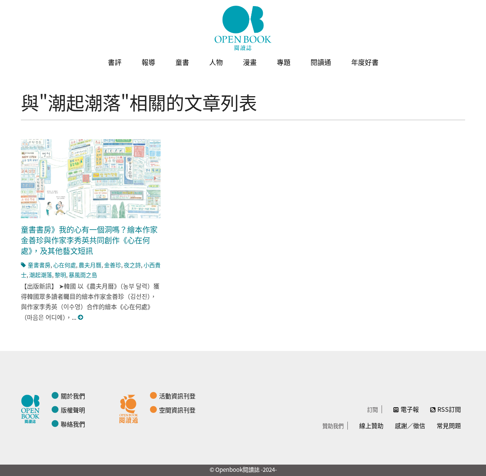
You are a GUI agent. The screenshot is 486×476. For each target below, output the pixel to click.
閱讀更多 (81, 317)
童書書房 (39, 265)
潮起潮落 (40, 275)
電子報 (410, 409)
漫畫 (250, 62)
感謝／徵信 (410, 425)
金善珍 (112, 265)
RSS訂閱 (449, 409)
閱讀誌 (32, 408)
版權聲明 (73, 409)
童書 (182, 62)
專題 (283, 62)
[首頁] (243, 28)
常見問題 (449, 425)
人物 (216, 62)
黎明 (60, 275)
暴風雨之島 (83, 275)
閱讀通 (321, 62)
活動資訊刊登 (177, 395)
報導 (148, 62)
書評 (115, 62)
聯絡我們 (73, 423)
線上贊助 (371, 425)
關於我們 (73, 395)
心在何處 (64, 265)
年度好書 (365, 62)
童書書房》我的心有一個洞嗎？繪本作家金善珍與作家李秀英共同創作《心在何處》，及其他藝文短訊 (89, 240)
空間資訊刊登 (177, 409)
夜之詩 (132, 265)
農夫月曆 (90, 265)
